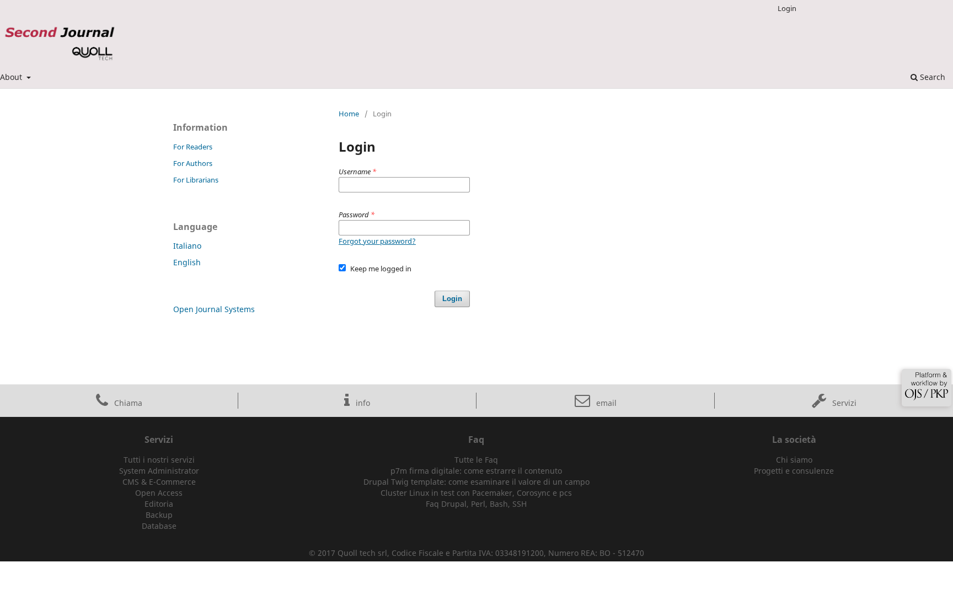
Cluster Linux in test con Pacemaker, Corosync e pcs (476, 493)
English (187, 262)
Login (787, 8)
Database (159, 526)
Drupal (454, 504)
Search (931, 77)
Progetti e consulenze (794, 470)
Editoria (158, 504)
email (605, 403)
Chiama (127, 403)
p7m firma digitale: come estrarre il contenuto (476, 470)
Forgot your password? (377, 241)
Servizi (843, 403)
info (362, 403)
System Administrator (159, 470)
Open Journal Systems (214, 309)
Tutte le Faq (476, 459)
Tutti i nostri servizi (159, 459)
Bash (499, 504)
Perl (478, 504)
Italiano (187, 245)
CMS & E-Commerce (159, 481)
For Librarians (195, 180)
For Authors (192, 163)
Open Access (159, 493)
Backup (159, 515)
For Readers (192, 147)
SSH (519, 504)
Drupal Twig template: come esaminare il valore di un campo (476, 481)
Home (349, 114)
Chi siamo (794, 459)
